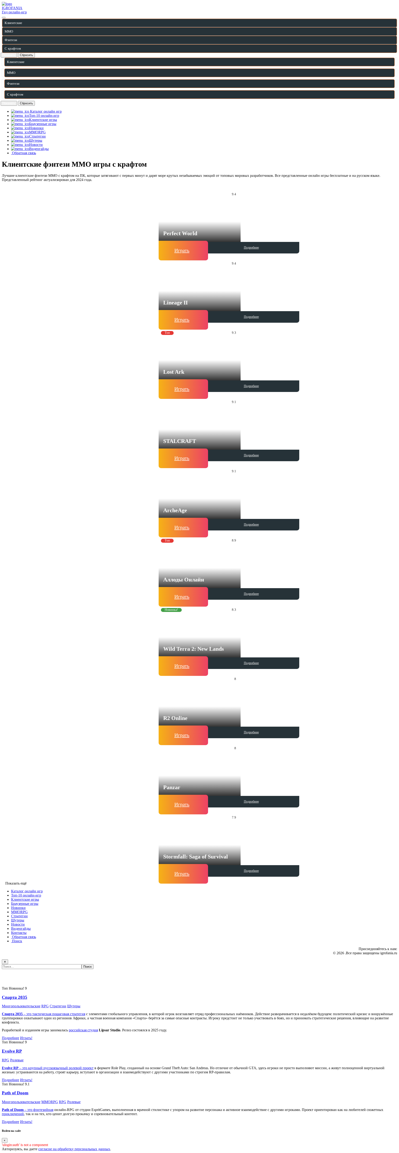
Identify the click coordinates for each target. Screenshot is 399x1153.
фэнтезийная (43, 1110)
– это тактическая (27, 1014)
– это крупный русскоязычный (35, 1068)
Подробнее (251, 247)
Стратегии (19, 916)
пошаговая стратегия (68, 1014)
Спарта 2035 (14, 997)
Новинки (18, 908)
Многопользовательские (21, 1006)
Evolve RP (12, 1051)
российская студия (83, 1030)
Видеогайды (21, 928)
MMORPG (19, 912)
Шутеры (17, 920)
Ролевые (17, 1060)
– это (17, 1110)
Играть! (26, 1038)
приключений (13, 1114)
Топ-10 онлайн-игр (26, 895)
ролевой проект (81, 1068)
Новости (18, 924)
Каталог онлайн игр (27, 891)
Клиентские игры (25, 899)
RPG (45, 1006)
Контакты (19, 933)
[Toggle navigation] (4, 17)
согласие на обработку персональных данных (74, 1149)
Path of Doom (15, 1092)
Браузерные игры (24, 904)
